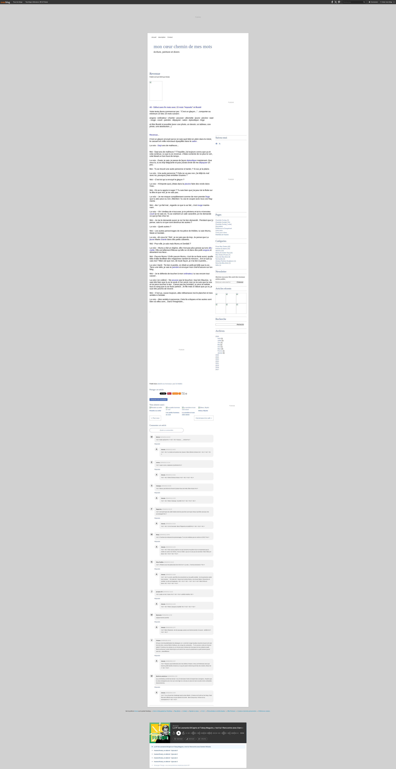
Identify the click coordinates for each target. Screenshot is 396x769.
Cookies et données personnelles (246, 711)
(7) (223, 255)
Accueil (154, 37)
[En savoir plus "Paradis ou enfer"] (221, 298)
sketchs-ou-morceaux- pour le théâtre (170, 384)
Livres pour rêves (221, 232)
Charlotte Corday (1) (222, 220)
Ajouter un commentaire (166, 430)
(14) (220, 250)
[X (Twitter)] (335, 2)
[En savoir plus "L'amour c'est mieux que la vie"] (231, 308)
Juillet (219, 340)
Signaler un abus (194, 711)
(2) (220, 259)
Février (220, 351)
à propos (203, 739)
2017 (217, 369)
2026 (217, 336)
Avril (219, 347)
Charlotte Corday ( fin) (223, 222)
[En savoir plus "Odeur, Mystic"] (221, 308)
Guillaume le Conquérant (224, 228)
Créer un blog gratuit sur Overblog (162, 711)
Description (219, 226)
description (161, 37)
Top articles (177, 711)
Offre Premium (231, 711)
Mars (219, 349)
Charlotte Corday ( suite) (224, 224)
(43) (223, 246)
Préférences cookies (264, 711)
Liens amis (219, 230)
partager (191, 739)
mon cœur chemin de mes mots (183, 46)
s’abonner (180, 739)
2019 (217, 365)
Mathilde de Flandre (222, 234)
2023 (217, 359)
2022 (217, 361)
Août (219, 338)
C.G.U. (203, 711)
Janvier (220, 353)
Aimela (136, 711)
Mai (219, 344)
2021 (217, 363)
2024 (217, 357)
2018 (217, 367)
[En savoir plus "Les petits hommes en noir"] (231, 298)
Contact (170, 37)
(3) (223, 257)
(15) (223, 248)
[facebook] (332, 2)
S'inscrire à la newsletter (158, 399)
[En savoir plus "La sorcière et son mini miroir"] (241, 298)
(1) (226, 261)
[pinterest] (339, 2)
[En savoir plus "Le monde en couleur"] (241, 308)
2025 (217, 355)
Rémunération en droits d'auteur (216, 711)
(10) (224, 253)
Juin (219, 342)
